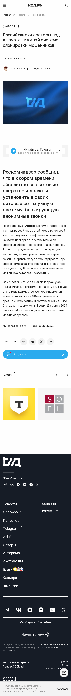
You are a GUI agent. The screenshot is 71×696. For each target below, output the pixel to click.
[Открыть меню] (4, 5)
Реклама (49, 510)
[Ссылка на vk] (12, 485)
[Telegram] (23, 341)
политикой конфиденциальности (53, 644)
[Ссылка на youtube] (31, 485)
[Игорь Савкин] (6, 69)
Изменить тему (33, 634)
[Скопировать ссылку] (50, 341)
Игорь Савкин (17, 69)
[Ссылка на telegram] (5, 485)
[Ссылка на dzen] (24, 485)
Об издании (49, 503)
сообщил (47, 172)
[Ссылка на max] (18, 485)
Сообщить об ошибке (35, 622)
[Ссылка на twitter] (37, 485)
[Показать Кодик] (64, 672)
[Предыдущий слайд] (57, 375)
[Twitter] (41, 341)
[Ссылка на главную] (12, 462)
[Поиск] (66, 5)
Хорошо (62, 688)
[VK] (32, 341)
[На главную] (35, 5)
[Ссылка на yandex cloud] (16, 666)
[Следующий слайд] (67, 375)
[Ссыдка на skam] (9, 679)
